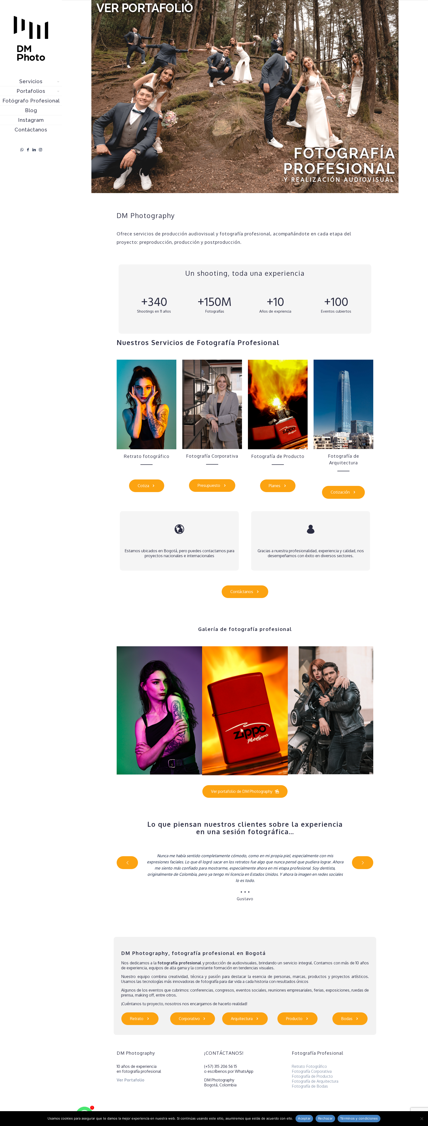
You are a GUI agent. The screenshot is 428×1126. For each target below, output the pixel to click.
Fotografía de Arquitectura (315, 1081)
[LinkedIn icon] (34, 149)
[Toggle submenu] (57, 81)
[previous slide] (127, 862)
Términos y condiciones (359, 1118)
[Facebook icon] (28, 149)
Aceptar (304, 1118)
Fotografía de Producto (312, 1076)
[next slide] (362, 862)
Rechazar (325, 1118)
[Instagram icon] (40, 149)
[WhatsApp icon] (22, 149)
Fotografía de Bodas (310, 1086)
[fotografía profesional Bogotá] (31, 38)
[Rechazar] (421, 1118)
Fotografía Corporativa (312, 1071)
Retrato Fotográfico (309, 1066)
